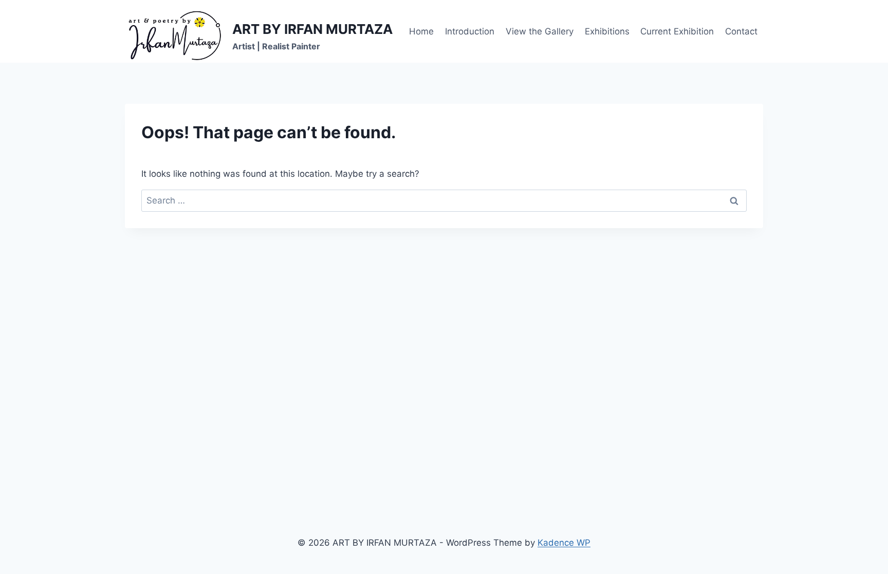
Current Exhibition (677, 31)
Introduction (469, 31)
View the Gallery (540, 31)
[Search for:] (444, 200)
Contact (741, 31)
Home (421, 31)
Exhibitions (607, 31)
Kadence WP (564, 543)
